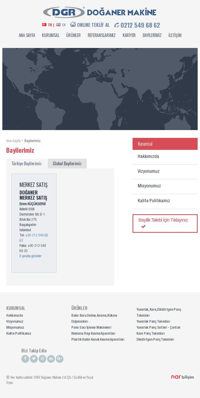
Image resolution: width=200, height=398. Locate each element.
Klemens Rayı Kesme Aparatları (93, 334)
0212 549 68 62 (140, 24)
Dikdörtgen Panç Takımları (155, 340)
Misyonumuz (149, 186)
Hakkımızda (148, 157)
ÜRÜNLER (73, 35)
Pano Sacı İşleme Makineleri (91, 328)
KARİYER (129, 35)
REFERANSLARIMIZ (102, 35)
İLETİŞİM (174, 35)
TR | (51, 24)
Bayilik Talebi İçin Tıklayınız (163, 220)
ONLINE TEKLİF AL (93, 24)
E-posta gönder (30, 256)
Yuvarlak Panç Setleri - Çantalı (158, 328)
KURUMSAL (50, 35)
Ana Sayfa (13, 141)
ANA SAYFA (27, 35)
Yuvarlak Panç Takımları (153, 322)
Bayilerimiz (32, 141)
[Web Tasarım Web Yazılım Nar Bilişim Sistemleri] (182, 377)
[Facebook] (25, 359)
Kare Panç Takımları (150, 334)
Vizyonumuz (149, 171)
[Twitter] (34, 359)
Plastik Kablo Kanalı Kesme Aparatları (97, 340)
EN (64, 24)
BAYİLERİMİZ (152, 35)
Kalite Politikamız (154, 201)
